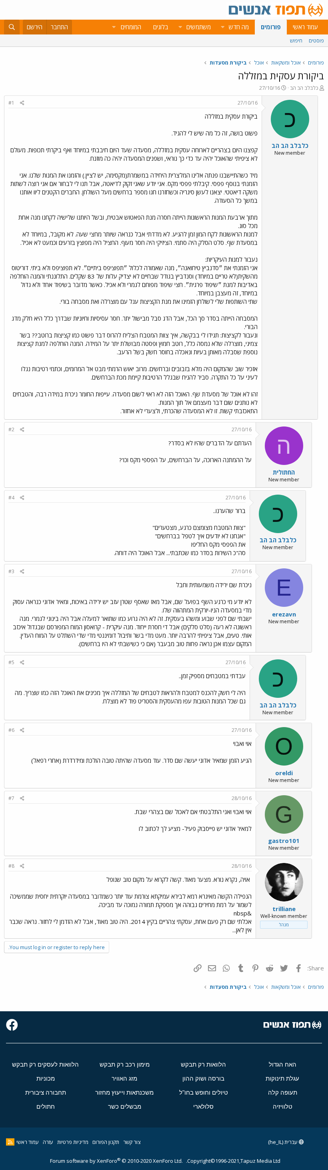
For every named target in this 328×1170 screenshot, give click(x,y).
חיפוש (296, 40)
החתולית (284, 472)
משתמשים (198, 27)
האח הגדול (282, 1064)
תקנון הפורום (105, 1142)
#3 (11, 571)
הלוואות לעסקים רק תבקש (45, 1064)
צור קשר (131, 1142)
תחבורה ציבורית (45, 1092)
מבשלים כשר (124, 1106)
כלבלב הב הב (304, 87)
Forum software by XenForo (116, 1160)
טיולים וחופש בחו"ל (203, 1092)
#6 (11, 730)
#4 (11, 497)
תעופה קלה (282, 1092)
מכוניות (45, 1078)
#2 (11, 429)
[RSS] (10, 1142)
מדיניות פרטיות (72, 1142)
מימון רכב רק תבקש (125, 1064)
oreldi (284, 773)
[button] (222, 27)
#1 (11, 102)
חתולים (45, 1106)
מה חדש (239, 27)
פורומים (271, 27)
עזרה (48, 1142)
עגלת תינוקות (282, 1078)
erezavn (284, 614)
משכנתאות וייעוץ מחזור (124, 1092)
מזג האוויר (124, 1078)
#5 (11, 662)
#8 (11, 866)
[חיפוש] (12, 27)
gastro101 (284, 841)
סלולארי (203, 1106)
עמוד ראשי (305, 27)
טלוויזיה (282, 1106)
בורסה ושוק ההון (203, 1078)
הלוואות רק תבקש (203, 1064)
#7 (11, 798)
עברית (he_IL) (283, 1142)
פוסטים (316, 40)
